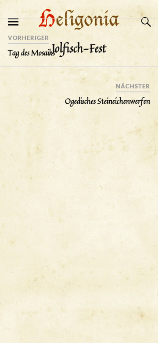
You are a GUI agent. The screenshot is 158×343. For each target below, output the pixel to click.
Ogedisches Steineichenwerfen (107, 101)
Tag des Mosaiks (31, 52)
